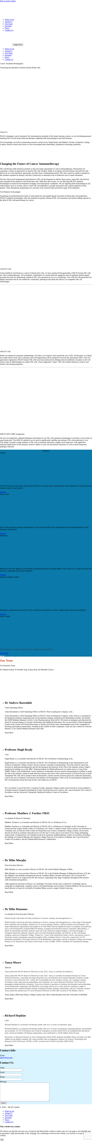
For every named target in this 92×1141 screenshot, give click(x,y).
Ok (2, 1140)
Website (3, 492)
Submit (3, 1103)
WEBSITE (4, 653)
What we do (9, 20)
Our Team (8, 24)
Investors (8, 26)
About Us (8, 22)
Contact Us (9, 30)
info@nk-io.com (6, 1058)
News (7, 28)
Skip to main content (8, 1)
